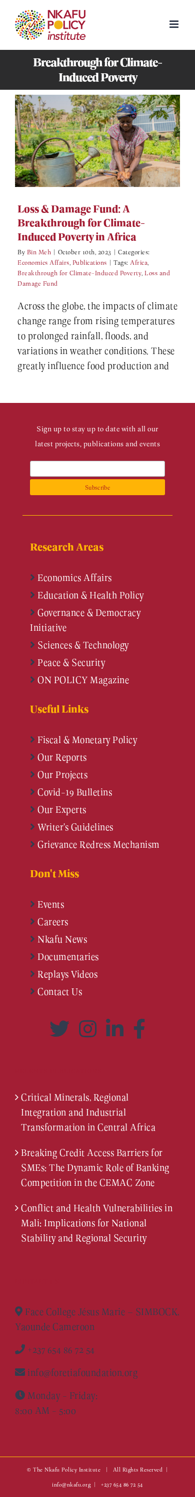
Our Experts (61, 809)
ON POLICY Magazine (83, 680)
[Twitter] (61, 1028)
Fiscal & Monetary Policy (87, 740)
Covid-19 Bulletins (74, 792)
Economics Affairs (44, 262)
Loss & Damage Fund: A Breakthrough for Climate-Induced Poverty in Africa (83, 141)
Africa (139, 262)
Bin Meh (39, 251)
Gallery (112, 141)
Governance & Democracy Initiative (85, 619)
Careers (52, 922)
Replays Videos (67, 974)
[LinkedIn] (117, 1028)
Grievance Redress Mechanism (98, 844)
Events (50, 904)
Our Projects (62, 774)
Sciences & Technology (82, 645)
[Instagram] (90, 1028)
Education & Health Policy (90, 595)
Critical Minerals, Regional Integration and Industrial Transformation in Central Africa (88, 1112)
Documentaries (67, 956)
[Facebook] (139, 1028)
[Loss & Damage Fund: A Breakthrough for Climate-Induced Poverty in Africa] (97, 141)
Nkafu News (62, 939)
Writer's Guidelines (75, 827)
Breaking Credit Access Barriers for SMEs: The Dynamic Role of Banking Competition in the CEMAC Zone (95, 1167)
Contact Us (59, 991)
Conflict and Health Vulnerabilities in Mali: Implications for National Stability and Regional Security (96, 1223)
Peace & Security (71, 662)
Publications (89, 262)
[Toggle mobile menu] (175, 24)
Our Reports (61, 757)
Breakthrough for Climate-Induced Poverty (80, 272)
